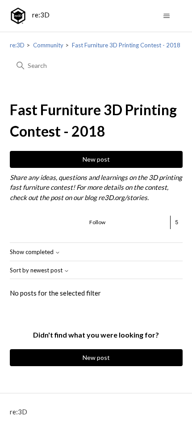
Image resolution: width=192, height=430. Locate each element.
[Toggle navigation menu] (167, 16)
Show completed (32, 252)
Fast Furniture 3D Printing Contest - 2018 (126, 45)
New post (96, 159)
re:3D (17, 45)
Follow (97, 222)
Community (48, 45)
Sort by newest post (37, 270)
